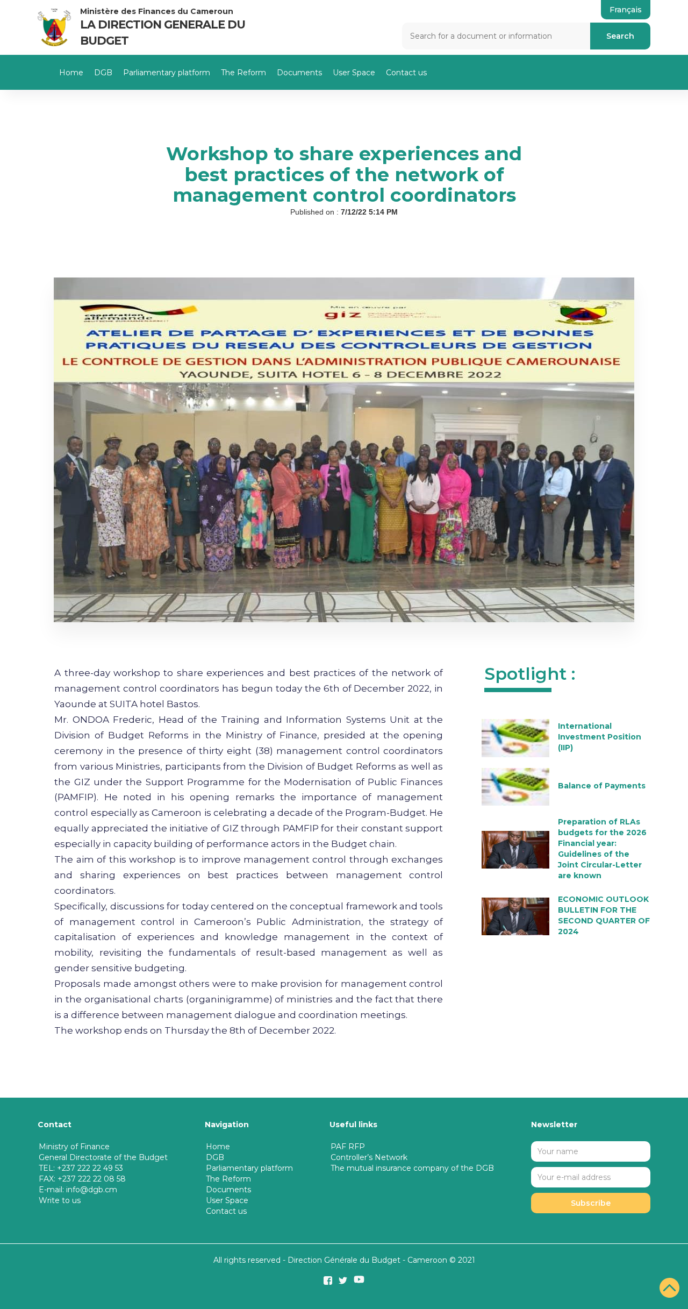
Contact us (406, 72)
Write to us (60, 1200)
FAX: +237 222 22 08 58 (82, 1179)
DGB (103, 72)
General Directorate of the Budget (103, 1157)
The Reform (243, 72)
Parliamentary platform (166, 72)
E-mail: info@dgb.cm (78, 1189)
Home (71, 72)
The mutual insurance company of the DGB (412, 1168)
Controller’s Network (369, 1157)
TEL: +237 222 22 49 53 (81, 1168)
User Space (354, 72)
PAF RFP (348, 1146)
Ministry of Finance (74, 1146)
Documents (299, 72)
